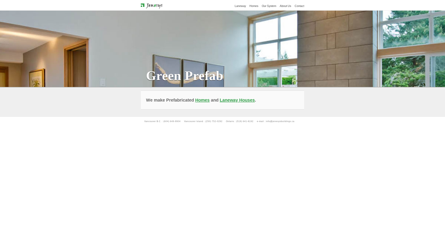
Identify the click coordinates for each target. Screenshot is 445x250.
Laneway (240, 6)
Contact (299, 6)
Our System (269, 6)
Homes (253, 6)
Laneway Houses (237, 100)
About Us (285, 6)
